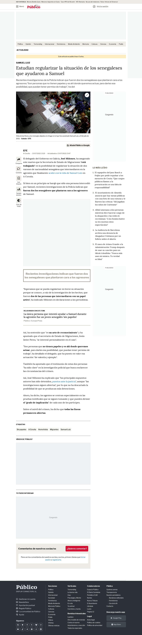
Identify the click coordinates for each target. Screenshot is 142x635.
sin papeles (21, 429)
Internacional (49, 44)
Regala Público (25, 608)
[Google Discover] (22, 625)
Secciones (52, 586)
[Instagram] (41, 625)
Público (26, 587)
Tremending (38, 44)
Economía (112, 44)
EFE (25, 150)
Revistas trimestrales (77, 614)
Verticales (72, 586)
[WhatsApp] (36, 629)
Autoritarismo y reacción (76, 625)
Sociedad (51, 598)
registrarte (56, 560)
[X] (32, 625)
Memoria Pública (54, 606)
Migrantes (54, 429)
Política (20, 44)
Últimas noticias (53, 625)
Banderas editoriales (116, 598)
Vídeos (50, 620)
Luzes (89, 609)
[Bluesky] (36, 625)
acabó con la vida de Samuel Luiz (65, 173)
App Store (117, 624)
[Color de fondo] (18, 200)
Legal (89, 616)
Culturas (95, 44)
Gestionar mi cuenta (27, 599)
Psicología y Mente (74, 598)
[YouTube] (18, 629)
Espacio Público (92, 589)
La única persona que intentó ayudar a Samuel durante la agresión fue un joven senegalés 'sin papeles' (55, 315)
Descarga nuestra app (115, 612)
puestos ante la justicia (64, 381)
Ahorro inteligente (74, 601)
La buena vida (72, 592)
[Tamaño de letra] (18, 189)
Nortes (89, 598)
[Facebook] (27, 625)
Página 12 (90, 612)
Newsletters (24, 602)
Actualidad (22, 50)
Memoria (85, 44)
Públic (50, 617)
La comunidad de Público (29, 612)
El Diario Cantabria (93, 592)
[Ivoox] (41, 629)
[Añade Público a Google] (18, 625)
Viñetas (51, 623)
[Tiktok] (22, 629)
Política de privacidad (94, 625)
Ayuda (21, 615)
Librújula (90, 606)
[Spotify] (32, 629)
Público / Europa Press (33, 321)
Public (121, 44)
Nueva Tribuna (92, 601)
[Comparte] (18, 159)
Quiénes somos (111, 589)
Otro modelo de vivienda (76, 620)
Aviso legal (91, 620)
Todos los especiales (75, 628)
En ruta (70, 603)
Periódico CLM (92, 595)
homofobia (43, 429)
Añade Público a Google (80, 145)
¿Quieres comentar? (77, 548)
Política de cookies (93, 622)
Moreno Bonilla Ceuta (33, 2)
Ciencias (103, 44)
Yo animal (71, 606)
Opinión (28, 44)
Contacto (109, 606)
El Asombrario (92, 603)
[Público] (33, 7)
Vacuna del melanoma (93, 2)
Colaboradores (93, 586)
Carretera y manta (74, 609)
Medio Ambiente (74, 44)
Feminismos (61, 44)
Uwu (69, 595)
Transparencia (111, 592)
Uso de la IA (113, 603)
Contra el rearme (74, 622)
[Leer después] (18, 178)
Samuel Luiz (66, 429)
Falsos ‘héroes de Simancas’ (109, 2)
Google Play (117, 618)
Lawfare (70, 617)
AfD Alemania (80, 2)
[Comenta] (18, 168)
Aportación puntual (27, 605)
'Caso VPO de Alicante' (68, 2)
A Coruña (32, 429)
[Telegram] (27, 629)
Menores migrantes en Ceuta (50, 2)
